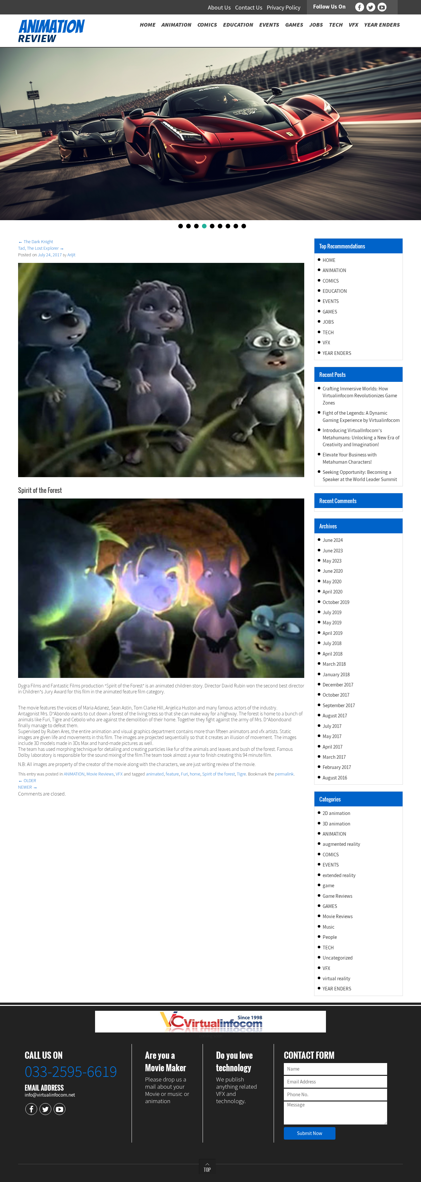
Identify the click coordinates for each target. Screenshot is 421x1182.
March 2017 (334, 757)
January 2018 (336, 674)
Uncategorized (338, 958)
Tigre (241, 774)
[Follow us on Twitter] (370, 7)
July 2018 (332, 643)
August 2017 (335, 715)
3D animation (336, 824)
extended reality (339, 875)
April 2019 (332, 633)
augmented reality (341, 844)
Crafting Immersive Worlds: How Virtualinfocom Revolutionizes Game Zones (360, 395)
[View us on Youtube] (382, 7)
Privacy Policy (283, 7)
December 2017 (338, 685)
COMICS (331, 281)
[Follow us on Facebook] (359, 7)
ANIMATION (74, 774)
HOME (329, 260)
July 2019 (332, 612)
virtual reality (336, 978)
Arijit (71, 255)
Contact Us (248, 7)
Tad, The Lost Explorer (41, 248)
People (330, 937)
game (328, 885)
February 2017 (337, 767)
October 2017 (336, 695)
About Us (219, 7)
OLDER (27, 780)
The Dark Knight (35, 241)
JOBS (328, 322)
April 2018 (332, 654)
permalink (284, 774)
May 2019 (332, 622)
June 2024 (333, 540)
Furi (184, 774)
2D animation (336, 813)
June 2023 (333, 550)
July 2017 (332, 726)
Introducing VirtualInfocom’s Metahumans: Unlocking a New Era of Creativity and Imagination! (361, 437)
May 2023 (332, 561)
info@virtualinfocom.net (50, 1095)
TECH (328, 332)
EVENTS (331, 301)
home (195, 774)
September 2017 (339, 705)
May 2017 (332, 736)
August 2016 (335, 778)
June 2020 (333, 571)
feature (172, 774)
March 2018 (334, 664)
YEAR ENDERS (337, 353)
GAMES (330, 312)
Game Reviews (337, 896)
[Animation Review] (51, 30)
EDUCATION (335, 291)
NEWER (27, 787)
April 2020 (332, 592)
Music (328, 927)
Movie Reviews (100, 774)
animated (155, 774)
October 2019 (336, 602)
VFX (119, 774)
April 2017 (332, 747)
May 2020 (332, 581)
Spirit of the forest (218, 774)
